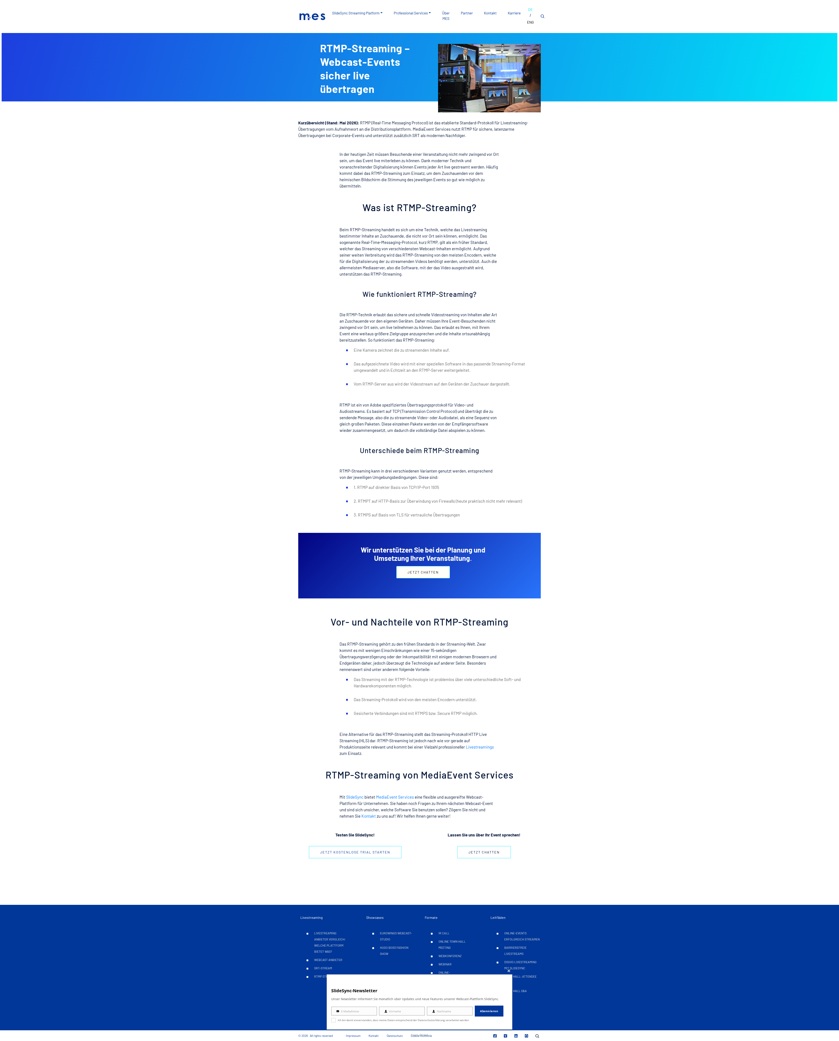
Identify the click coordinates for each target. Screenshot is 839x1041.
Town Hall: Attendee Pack (520, 979)
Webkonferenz (450, 956)
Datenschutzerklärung (431, 1020)
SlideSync (355, 796)
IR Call (444, 933)
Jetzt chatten (423, 572)
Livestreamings (480, 746)
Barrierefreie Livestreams (515, 951)
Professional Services (411, 13)
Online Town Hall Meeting (452, 944)
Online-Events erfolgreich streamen (522, 936)
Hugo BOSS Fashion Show (394, 951)
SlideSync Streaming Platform (356, 13)
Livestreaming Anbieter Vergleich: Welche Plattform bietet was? (330, 942)
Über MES (446, 16)
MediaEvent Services (395, 796)
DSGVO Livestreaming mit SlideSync (520, 965)
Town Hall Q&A (515, 991)
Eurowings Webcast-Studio (396, 936)
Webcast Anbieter (328, 960)
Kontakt (490, 13)
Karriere (514, 13)
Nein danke (419, 1035)
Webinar (445, 964)
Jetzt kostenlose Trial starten (355, 852)
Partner (467, 13)
